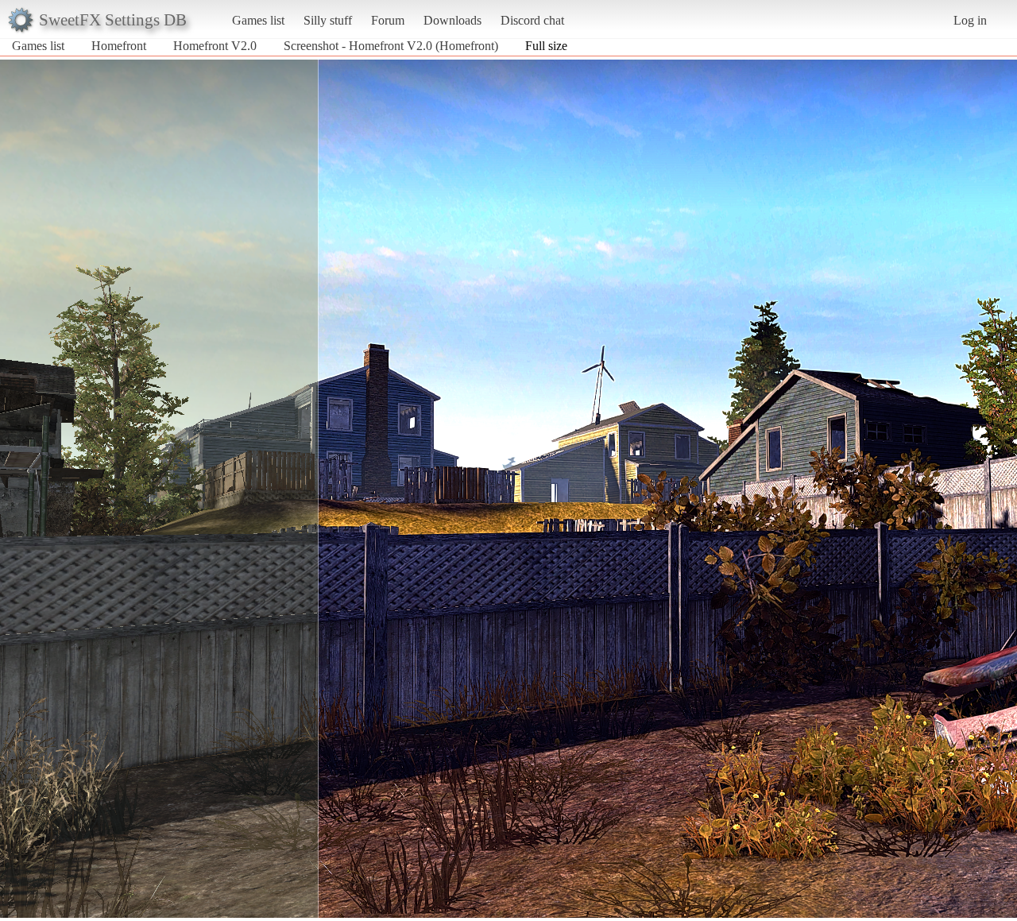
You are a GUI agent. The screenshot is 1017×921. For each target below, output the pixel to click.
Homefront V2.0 (215, 45)
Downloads (452, 20)
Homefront (118, 45)
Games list (258, 20)
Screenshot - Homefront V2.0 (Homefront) (391, 45)
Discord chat (532, 20)
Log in (970, 20)
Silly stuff (328, 20)
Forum (387, 20)
